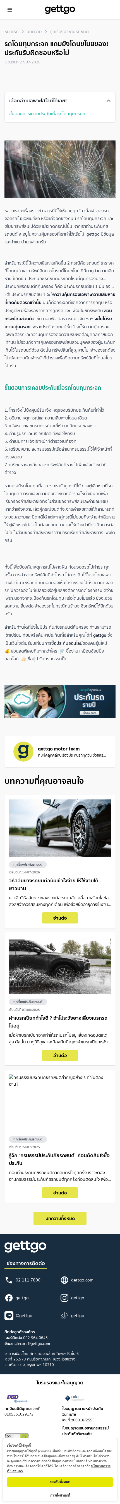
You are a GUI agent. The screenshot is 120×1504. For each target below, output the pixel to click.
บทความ (34, 31)
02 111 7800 (28, 1280)
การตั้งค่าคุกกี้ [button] (60, 1495)
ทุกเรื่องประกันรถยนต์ (69, 31)
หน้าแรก (11, 31)
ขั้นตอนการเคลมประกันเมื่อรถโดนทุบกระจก (48, 113)
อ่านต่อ (60, 918)
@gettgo (24, 1315)
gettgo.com (82, 1280)
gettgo (22, 1298)
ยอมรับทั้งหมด (60, 1482)
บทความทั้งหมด (60, 1218)
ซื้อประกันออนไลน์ (67, 643)
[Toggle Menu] (9, 9)
